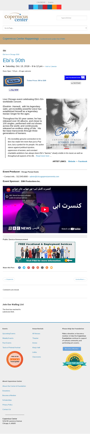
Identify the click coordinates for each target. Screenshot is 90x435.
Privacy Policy (7, 405)
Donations (6, 391)
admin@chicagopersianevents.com (44, 177)
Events (50, 2)
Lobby (34, 352)
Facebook (82, 161)
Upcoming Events (8, 333)
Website (71, 161)
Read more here (42, 156)
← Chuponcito (9, 279)
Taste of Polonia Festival (11, 347)
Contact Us (6, 409)
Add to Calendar (51, 66)
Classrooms (36, 357)
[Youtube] (59, 7)
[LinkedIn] (49, 7)
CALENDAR (41, 2)
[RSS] (54, 7)
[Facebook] (31, 7)
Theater (35, 338)
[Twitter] (35, 7)
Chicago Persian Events (30, 172)
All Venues (36, 333)
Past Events (6, 343)
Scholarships (7, 400)
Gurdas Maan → (80, 279)
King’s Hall (36, 347)
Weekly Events (7, 338)
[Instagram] (40, 7)
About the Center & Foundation (14, 386)
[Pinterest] (45, 7)
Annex (34, 343)
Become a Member (9, 395)
